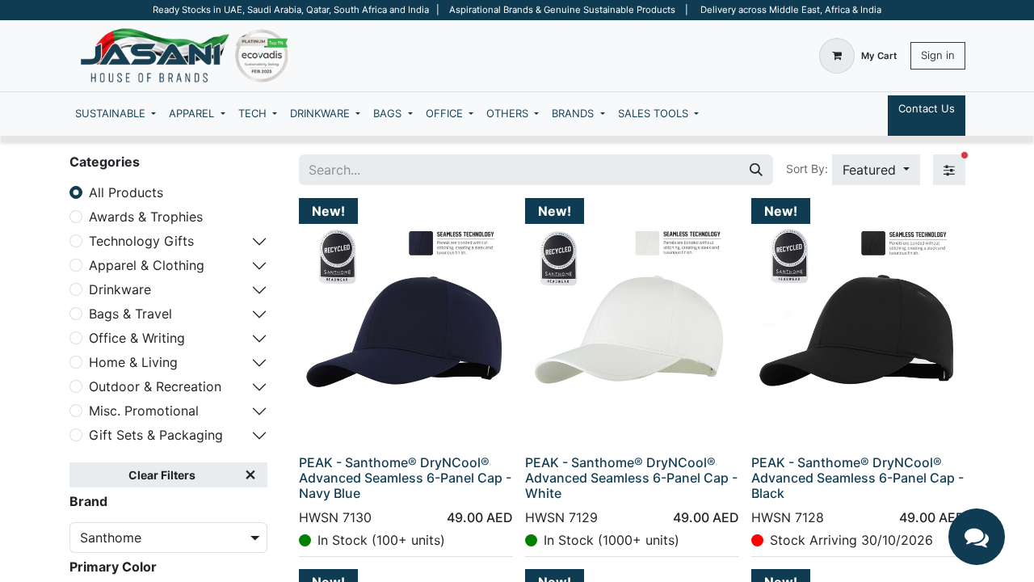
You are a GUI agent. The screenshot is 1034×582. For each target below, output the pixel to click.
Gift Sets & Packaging (156, 435)
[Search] (756, 169)
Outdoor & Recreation (155, 386)
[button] (876, 169)
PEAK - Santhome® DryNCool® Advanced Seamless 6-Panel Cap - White (631, 477)
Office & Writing (137, 338)
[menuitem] (115, 114)
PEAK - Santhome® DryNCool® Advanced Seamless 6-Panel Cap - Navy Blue (405, 477)
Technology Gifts (141, 241)
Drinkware (120, 289)
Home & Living (133, 362)
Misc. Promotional (144, 411)
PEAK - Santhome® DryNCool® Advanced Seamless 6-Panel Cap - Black (857, 477)
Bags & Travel (130, 314)
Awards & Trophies (146, 217)
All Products (126, 192)
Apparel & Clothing (146, 265)
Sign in (938, 54)
